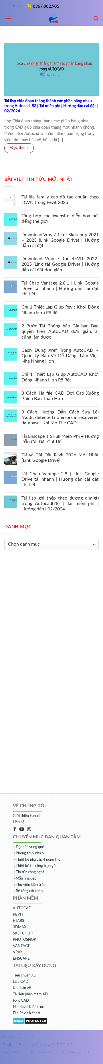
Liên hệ (19, 822)
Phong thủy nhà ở (30, 853)
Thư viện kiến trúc (30, 885)
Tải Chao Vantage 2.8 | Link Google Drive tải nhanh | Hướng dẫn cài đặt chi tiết (60, 479)
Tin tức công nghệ (30, 872)
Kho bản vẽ (22, 988)
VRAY (17, 952)
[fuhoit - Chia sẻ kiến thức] (51, 18)
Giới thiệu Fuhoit (26, 816)
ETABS (18, 921)
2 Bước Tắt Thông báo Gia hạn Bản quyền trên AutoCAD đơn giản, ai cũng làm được (60, 331)
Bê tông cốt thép (29, 891)
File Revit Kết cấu (27, 1013)
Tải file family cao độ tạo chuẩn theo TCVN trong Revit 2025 (60, 200)
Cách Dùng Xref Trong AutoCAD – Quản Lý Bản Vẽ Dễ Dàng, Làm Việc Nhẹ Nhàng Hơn (60, 355)
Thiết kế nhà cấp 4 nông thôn (39, 860)
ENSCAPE (21, 958)
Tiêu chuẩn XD (24, 975)
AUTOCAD (22, 908)
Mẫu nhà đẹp (26, 878)
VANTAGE (21, 946)
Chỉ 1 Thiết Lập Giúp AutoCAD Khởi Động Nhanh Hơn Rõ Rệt (60, 377)
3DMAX (19, 927)
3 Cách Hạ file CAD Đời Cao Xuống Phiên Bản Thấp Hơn (60, 396)
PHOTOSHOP (24, 940)
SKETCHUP (23, 933)
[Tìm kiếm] (96, 18)
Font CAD (21, 1001)
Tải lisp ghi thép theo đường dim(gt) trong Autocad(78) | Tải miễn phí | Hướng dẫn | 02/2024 (60, 503)
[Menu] (8, 18)
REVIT (18, 914)
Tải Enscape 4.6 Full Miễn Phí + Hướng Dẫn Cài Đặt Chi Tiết (60, 439)
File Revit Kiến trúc (28, 1007)
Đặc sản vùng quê (30, 847)
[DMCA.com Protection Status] (30, 1021)
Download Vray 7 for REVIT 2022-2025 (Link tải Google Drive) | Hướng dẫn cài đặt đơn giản (60, 264)
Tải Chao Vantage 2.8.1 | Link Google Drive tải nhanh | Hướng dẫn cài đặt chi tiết (60, 288)
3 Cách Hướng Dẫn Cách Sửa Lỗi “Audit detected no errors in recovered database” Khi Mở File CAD (60, 417)
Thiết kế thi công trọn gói (36, 866)
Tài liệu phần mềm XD (30, 994)
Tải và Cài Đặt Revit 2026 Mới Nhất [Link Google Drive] (60, 458)
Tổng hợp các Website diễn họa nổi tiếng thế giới (60, 219)
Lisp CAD (20, 982)
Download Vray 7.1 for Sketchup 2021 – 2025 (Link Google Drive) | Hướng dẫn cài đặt (60, 240)
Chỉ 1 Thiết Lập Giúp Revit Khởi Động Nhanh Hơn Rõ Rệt (60, 310)
